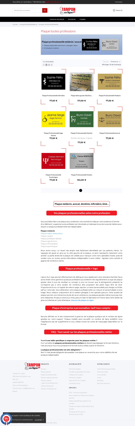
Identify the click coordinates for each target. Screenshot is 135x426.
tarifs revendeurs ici (53, 2)
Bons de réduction (103, 383)
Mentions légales (75, 369)
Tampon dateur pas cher (49, 378)
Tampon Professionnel (48, 389)
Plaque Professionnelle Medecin (110, 95)
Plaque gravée (46, 372)
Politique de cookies (76, 375)
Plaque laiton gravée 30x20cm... (81, 95)
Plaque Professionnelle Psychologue (53, 176)
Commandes (101, 375)
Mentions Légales (75, 378)
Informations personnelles (106, 369)
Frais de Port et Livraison (77, 380)
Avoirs (99, 378)
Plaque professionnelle (48, 375)
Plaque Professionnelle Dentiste (81, 133)
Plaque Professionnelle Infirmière (53, 95)
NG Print (53, 423)
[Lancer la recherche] (44, 10)
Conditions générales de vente (79, 372)
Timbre (82, 19)
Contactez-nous (74, 383)
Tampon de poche (47, 386)
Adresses (100, 380)
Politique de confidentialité (22, 420)
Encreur (72, 19)
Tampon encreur (57, 19)
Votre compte (103, 364)
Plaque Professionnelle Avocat (109, 133)
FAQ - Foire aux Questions (78, 392)
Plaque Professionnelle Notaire (81, 175)
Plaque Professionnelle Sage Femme (53, 134)
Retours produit (102, 372)
